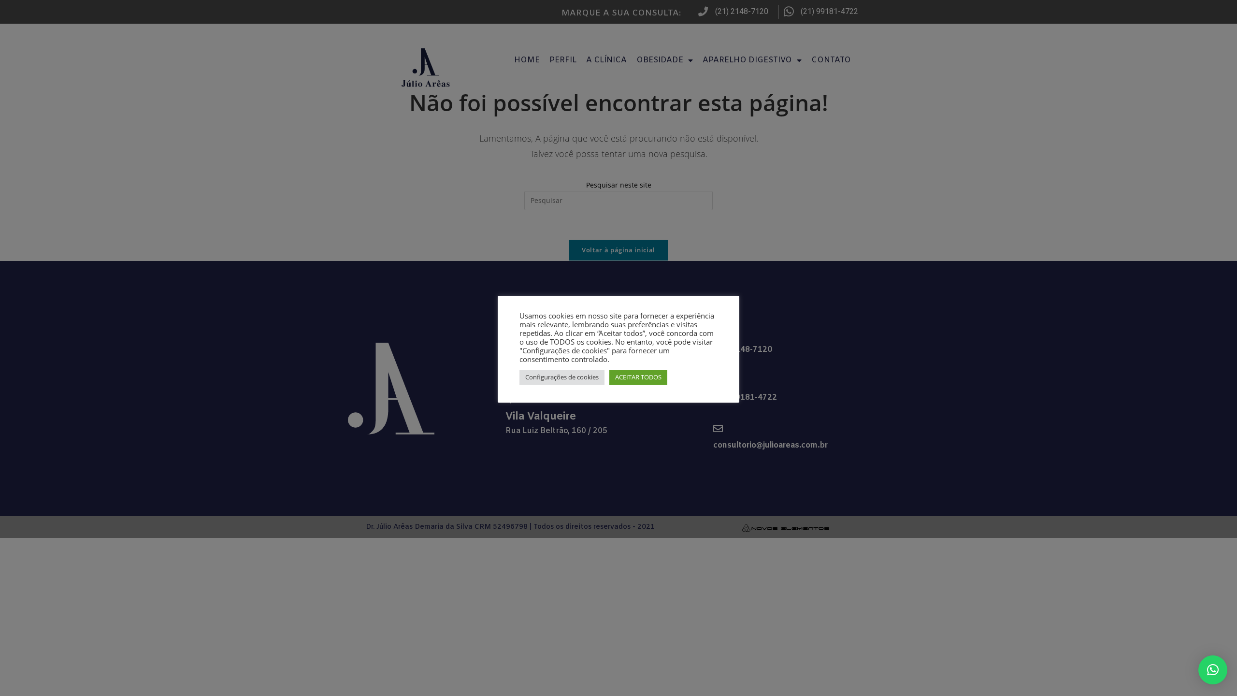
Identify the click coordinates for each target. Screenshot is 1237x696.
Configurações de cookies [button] (562, 377)
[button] (1212, 669)
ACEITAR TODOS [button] (638, 377)
